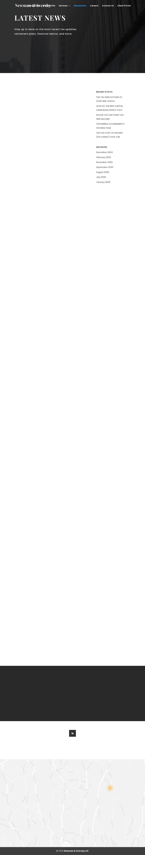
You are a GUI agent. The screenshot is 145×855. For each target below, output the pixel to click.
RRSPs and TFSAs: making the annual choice (52, 499)
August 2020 (102, 172)
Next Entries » (80, 638)
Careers (94, 6)
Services (63, 6)
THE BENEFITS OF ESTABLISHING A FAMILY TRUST (52, 214)
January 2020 (103, 182)
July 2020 (101, 177)
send (64, 829)
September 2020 (104, 167)
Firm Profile (49, 6)
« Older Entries (24, 638)
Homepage (34, 6)
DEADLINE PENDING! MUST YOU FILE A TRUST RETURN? (52, 117)
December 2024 (104, 152)
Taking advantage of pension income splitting (52, 406)
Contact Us (108, 6)
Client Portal (124, 6)
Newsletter (59, 125)
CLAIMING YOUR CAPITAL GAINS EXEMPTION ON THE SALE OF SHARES (52, 311)
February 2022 (103, 157)
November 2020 (104, 162)
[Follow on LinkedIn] (72, 733)
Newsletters (80, 6)
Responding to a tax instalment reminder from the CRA (52, 594)
